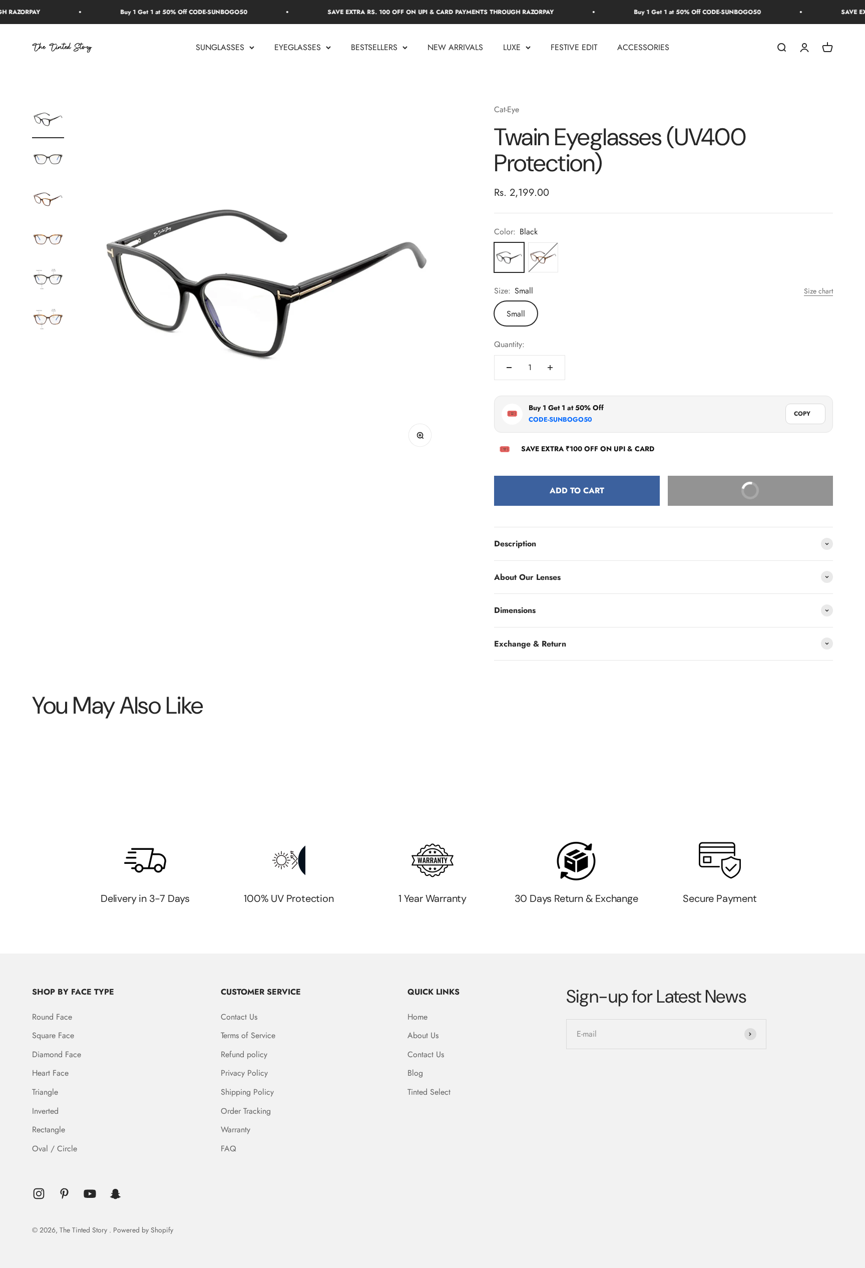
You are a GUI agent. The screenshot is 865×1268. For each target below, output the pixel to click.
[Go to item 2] (48, 160)
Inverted (45, 1111)
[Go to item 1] (48, 120)
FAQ (228, 1148)
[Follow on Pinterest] (64, 1193)
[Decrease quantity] (509, 368)
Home (417, 1017)
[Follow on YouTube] (90, 1193)
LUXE (512, 47)
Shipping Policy (247, 1092)
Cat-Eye (506, 109)
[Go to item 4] (48, 240)
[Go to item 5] (48, 280)
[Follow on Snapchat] (115, 1193)
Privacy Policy (244, 1073)
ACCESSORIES (643, 47)
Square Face (53, 1035)
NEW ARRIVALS (455, 47)
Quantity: (509, 344)
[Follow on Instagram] (39, 1193)
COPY (802, 413)
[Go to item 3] (48, 200)
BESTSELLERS (374, 47)
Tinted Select (429, 1092)
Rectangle (48, 1129)
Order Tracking (246, 1111)
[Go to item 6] (48, 321)
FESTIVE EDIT (574, 47)
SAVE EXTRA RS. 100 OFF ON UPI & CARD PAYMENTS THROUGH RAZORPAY (405, 12)
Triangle (45, 1092)
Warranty (235, 1129)
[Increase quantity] (550, 368)
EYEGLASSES (297, 47)
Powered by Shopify (143, 1230)
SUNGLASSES (220, 47)
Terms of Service (248, 1035)
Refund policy (244, 1054)
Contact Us (239, 1017)
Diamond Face (56, 1054)
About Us (423, 1035)
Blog (415, 1073)
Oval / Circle (54, 1148)
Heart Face (50, 1073)
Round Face (52, 1017)
